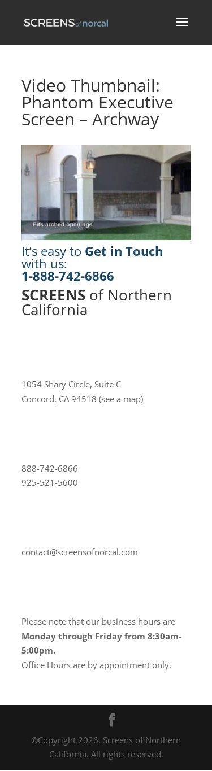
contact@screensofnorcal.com (79, 551)
